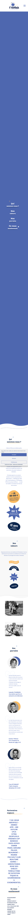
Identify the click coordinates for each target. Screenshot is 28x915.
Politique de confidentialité (18, 464)
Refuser (14, 458)
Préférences (14, 462)
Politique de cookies (8, 464)
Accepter (14, 454)
